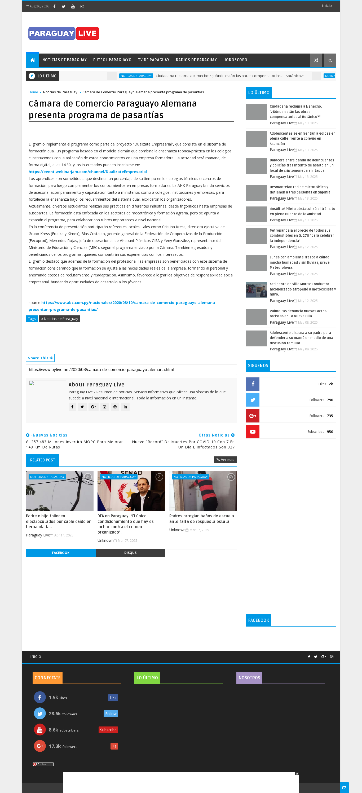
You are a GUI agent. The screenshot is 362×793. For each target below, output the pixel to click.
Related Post (42, 460)
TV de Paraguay (154, 60)
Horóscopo (235, 60)
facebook (60, 552)
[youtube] (73, 6)
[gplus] (324, 657)
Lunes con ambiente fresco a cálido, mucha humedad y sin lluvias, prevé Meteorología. (300, 262)
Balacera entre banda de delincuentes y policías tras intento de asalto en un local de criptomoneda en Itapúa (302, 165)
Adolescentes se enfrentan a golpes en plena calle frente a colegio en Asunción (302, 138)
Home (33, 92)
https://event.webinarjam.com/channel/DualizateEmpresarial (88, 171)
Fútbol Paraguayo (112, 60)
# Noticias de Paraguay (59, 318)
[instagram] (82, 6)
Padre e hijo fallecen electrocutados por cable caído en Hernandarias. (58, 521)
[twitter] (64, 6)
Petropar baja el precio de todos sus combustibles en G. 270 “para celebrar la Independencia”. (302, 235)
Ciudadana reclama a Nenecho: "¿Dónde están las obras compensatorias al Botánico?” (219, 76)
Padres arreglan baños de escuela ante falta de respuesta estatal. (201, 519)
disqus (130, 552)
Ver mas (227, 459)
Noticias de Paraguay (64, 60)
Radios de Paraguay (196, 60)
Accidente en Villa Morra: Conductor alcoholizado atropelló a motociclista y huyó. (303, 289)
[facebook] (54, 6)
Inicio (327, 5)
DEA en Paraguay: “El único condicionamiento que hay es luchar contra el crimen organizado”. (126, 524)
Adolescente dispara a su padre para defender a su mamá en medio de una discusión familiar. (301, 338)
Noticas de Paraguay (125, 76)
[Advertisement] (179, 780)
